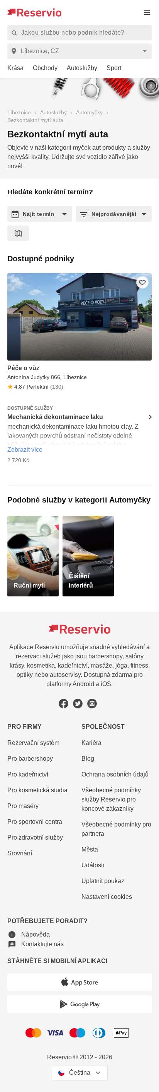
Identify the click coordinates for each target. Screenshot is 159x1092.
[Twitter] (78, 703)
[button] (39, 214)
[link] (13, 68)
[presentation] (147, 12)
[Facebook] (63, 703)
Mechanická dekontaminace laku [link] (55, 417)
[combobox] (81, 51)
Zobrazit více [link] (24, 449)
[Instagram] (92, 703)
